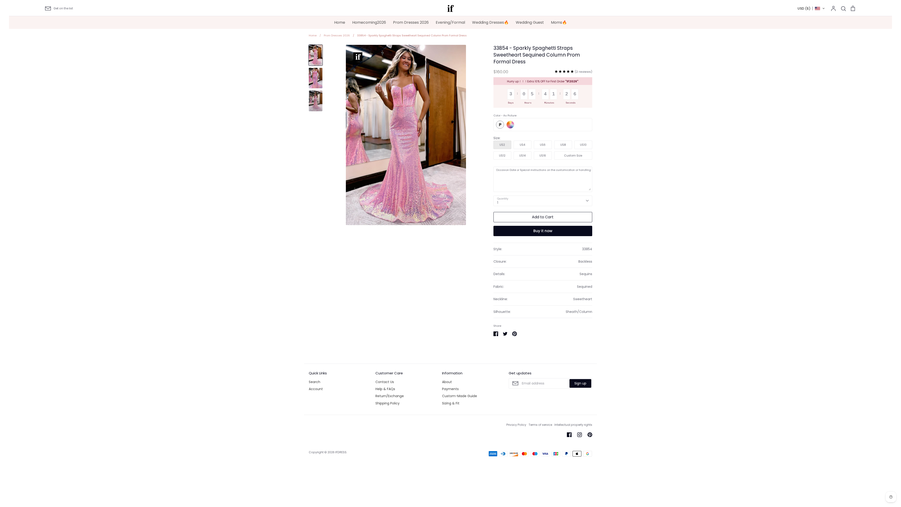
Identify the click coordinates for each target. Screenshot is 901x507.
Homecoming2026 (369, 22)
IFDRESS (341, 452)
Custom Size (573, 155)
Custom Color (510, 125)
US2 (502, 145)
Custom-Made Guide (459, 396)
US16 (542, 155)
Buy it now (542, 231)
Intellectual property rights (573, 425)
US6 (543, 145)
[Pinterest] (590, 435)
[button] (811, 8)
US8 (563, 145)
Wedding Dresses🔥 (490, 22)
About (447, 382)
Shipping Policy (387, 403)
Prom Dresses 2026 (411, 22)
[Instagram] (579, 435)
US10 (583, 145)
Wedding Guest (530, 22)
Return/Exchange (389, 396)
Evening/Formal (450, 22)
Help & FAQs (385, 389)
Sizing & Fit (450, 403)
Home (339, 22)
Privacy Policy (516, 425)
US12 (502, 155)
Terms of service (540, 425)
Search (314, 382)
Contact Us (384, 382)
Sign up (580, 383)
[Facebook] (569, 435)
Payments (450, 389)
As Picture (500, 125)
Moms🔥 (559, 22)
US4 (522, 145)
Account (316, 389)
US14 (522, 155)
